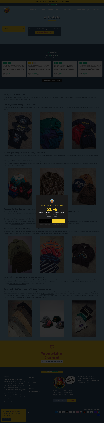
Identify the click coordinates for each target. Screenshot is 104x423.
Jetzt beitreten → (58, 221)
